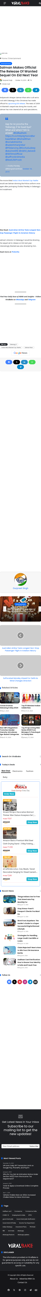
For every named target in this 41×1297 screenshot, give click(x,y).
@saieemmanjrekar (15, 144)
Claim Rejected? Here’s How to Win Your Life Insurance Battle (29, 950)
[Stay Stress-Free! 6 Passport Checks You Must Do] (9, 910)
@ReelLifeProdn (13, 159)
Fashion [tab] (29, 771)
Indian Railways (7, 1227)
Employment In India (18, 1215)
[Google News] (20, 353)
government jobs (8, 1219)
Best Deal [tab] (6, 771)
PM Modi (32, 1227)
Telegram (32, 299)
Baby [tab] (5, 777)
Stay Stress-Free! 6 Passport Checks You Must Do (29, 911)
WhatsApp (20, 299)
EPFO (30, 1215)
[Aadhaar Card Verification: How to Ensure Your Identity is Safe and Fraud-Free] (9, 961)
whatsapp (21, 1231)
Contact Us (22, 1282)
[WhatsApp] (28, 90)
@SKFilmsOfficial (13, 153)
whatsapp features (8, 1235)
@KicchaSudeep (27, 147)
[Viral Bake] (20, 3)
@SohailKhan (24, 138)
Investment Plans (21, 1227)
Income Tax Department (27, 1223)
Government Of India (9, 1223)
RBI (4, 1231)
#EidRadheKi (20, 132)
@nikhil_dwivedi (27, 150)
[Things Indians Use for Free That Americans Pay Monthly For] (9, 899)
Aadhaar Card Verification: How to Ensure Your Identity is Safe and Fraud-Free (29, 962)
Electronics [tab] (17, 771)
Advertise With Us (27, 1278)
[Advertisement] (20, 29)
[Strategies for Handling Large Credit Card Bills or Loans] (9, 937)
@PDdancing (12, 147)
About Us (14, 1278)
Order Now (9, 794)
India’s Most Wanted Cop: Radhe (25, 180)
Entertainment (14, 58)
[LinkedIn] (20, 90)
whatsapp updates (23, 1235)
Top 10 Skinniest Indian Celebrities (30, 706)
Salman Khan (29, 347)
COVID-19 (6, 1215)
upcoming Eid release (16, 103)
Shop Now (32, 822)
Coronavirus (18, 1211)
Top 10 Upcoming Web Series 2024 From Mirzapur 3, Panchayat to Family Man (30, 731)
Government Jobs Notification (26, 1219)
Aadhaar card (7, 1211)
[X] (12, 90)
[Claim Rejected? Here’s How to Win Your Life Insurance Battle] (9, 950)
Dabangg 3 (13, 344)
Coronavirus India (31, 1211)
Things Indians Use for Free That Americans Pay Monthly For (29, 899)
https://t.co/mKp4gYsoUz (18, 135)
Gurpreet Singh (7, 80)
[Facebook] (5, 90)
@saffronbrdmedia (15, 156)
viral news (11, 1231)
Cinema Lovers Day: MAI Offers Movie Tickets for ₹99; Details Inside (20, 611)
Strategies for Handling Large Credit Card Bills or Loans (28, 938)
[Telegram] (36, 90)
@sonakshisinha (13, 141)
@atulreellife (11, 150)
